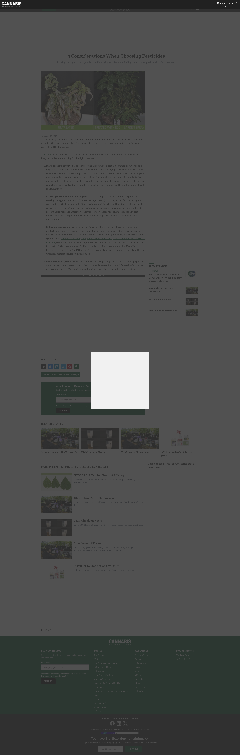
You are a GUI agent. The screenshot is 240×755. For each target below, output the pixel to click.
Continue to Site (227, 3)
